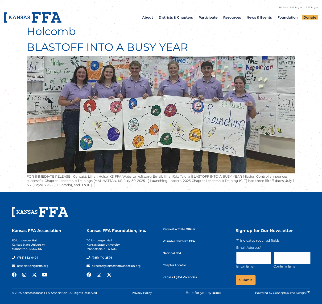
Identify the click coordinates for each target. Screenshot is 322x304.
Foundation (287, 17)
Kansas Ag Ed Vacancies (180, 277)
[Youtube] (44, 274)
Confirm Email (285, 266)
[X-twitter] (34, 274)
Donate (309, 17)
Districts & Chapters (176, 17)
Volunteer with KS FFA (179, 241)
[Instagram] (24, 274)
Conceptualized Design (289, 293)
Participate (208, 17)
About (147, 17)
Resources (232, 17)
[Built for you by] (216, 292)
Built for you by (198, 293)
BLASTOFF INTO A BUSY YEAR (107, 46)
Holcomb (51, 31)
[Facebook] (14, 274)
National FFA (172, 253)
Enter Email (246, 266)
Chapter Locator (174, 265)
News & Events (259, 17)
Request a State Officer (179, 229)
